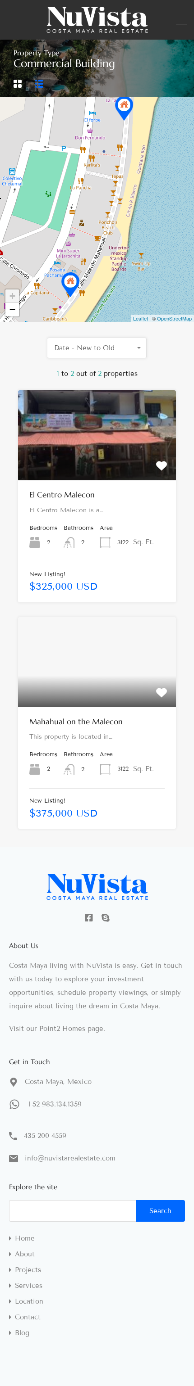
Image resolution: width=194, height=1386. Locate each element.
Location (29, 1301)
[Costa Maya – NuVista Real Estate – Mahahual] (97, 29)
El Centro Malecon (62, 495)
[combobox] (97, 348)
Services (28, 1285)
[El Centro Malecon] (124, 108)
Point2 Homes (62, 1029)
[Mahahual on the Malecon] (70, 285)
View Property (97, 462)
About (25, 1254)
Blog (22, 1333)
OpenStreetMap (174, 318)
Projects (28, 1270)
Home (25, 1238)
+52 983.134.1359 (54, 1104)
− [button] (12, 309)
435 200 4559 (45, 1136)
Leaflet (140, 318)
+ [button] (12, 296)
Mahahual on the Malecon (76, 722)
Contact (28, 1317)
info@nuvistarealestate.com (70, 1158)
